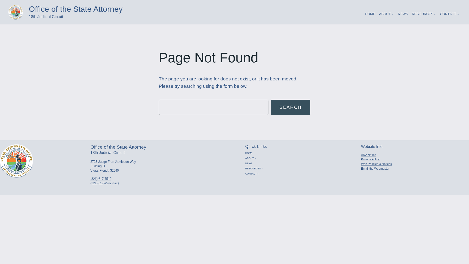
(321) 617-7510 (100, 179)
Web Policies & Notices (376, 164)
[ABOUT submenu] (393, 14)
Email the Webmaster (375, 168)
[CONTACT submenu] (458, 14)
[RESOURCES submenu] (435, 14)
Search (290, 107)
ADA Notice (368, 155)
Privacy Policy (370, 159)
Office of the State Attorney (76, 9)
